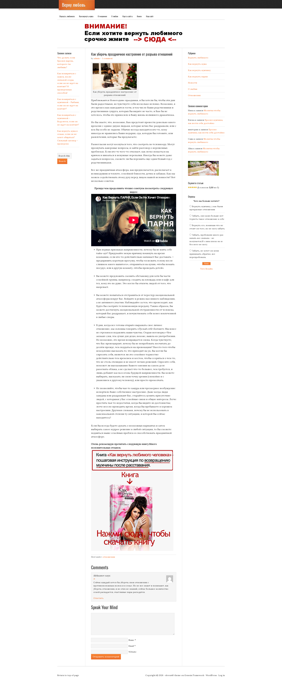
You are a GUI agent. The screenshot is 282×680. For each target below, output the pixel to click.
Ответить (98, 598)
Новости (192, 82)
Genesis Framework (194, 675)
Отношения (102, 16)
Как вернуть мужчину (199, 70)
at (94, 579)
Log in (221, 675)
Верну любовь (73, 4)
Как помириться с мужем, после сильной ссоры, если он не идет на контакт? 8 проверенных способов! (67, 83)
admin (97, 58)
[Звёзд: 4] (194, 187)
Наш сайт (150, 16)
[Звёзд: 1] (189, 187)
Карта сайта (127, 16)
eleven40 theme (173, 675)
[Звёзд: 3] (192, 187)
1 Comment (107, 58)
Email (131, 646)
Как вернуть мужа (86, 16)
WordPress (211, 675)
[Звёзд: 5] (196, 187)
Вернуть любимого (67, 16)
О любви (114, 16)
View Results (206, 268)
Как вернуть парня (198, 76)
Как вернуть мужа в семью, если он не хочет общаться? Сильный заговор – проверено (67, 137)
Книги (139, 16)
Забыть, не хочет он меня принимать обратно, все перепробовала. (204, 254)
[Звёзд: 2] (191, 187)
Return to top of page (68, 675)
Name (131, 640)
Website (132, 652)
